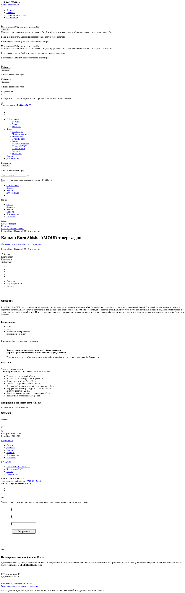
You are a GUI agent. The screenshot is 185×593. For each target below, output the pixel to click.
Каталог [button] (10, 129)
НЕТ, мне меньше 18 (10, 574)
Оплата (10, 204)
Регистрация (13, 5)
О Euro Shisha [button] (13, 119)
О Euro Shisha (13, 185)
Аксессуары (17, 131)
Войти (4, 5)
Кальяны (16, 151)
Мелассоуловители (20, 134)
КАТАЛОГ (6, 462)
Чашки (15, 141)
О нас (14, 124)
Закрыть (5, 30)
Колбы (10, 471)
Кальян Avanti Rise (20, 144)
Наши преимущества (16, 15)
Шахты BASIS (18, 148)
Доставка (11, 10)
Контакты (16, 126)
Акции (10, 156)
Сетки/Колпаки (19, 139)
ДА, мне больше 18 (10, 576)
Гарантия (11, 12)
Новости (10, 212)
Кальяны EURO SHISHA (18, 467)
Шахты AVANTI (19, 146)
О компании (12, 17)
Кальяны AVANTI (15, 469)
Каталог (10, 188)
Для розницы (13, 158)
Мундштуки (17, 136)
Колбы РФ (17, 153)
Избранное (6, 262)
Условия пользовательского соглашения (19, 586)
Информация (7, 440)
